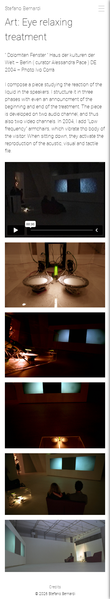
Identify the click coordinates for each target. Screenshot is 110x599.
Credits (55, 587)
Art (11, 22)
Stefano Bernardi (23, 8)
